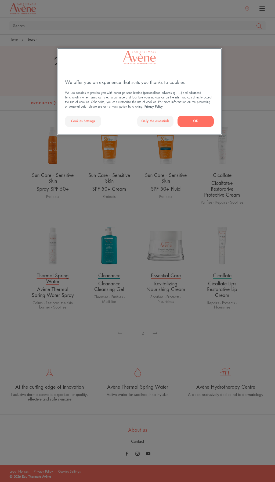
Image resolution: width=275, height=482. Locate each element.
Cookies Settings (83, 121)
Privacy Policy (153, 106)
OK (195, 121)
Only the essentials (155, 121)
